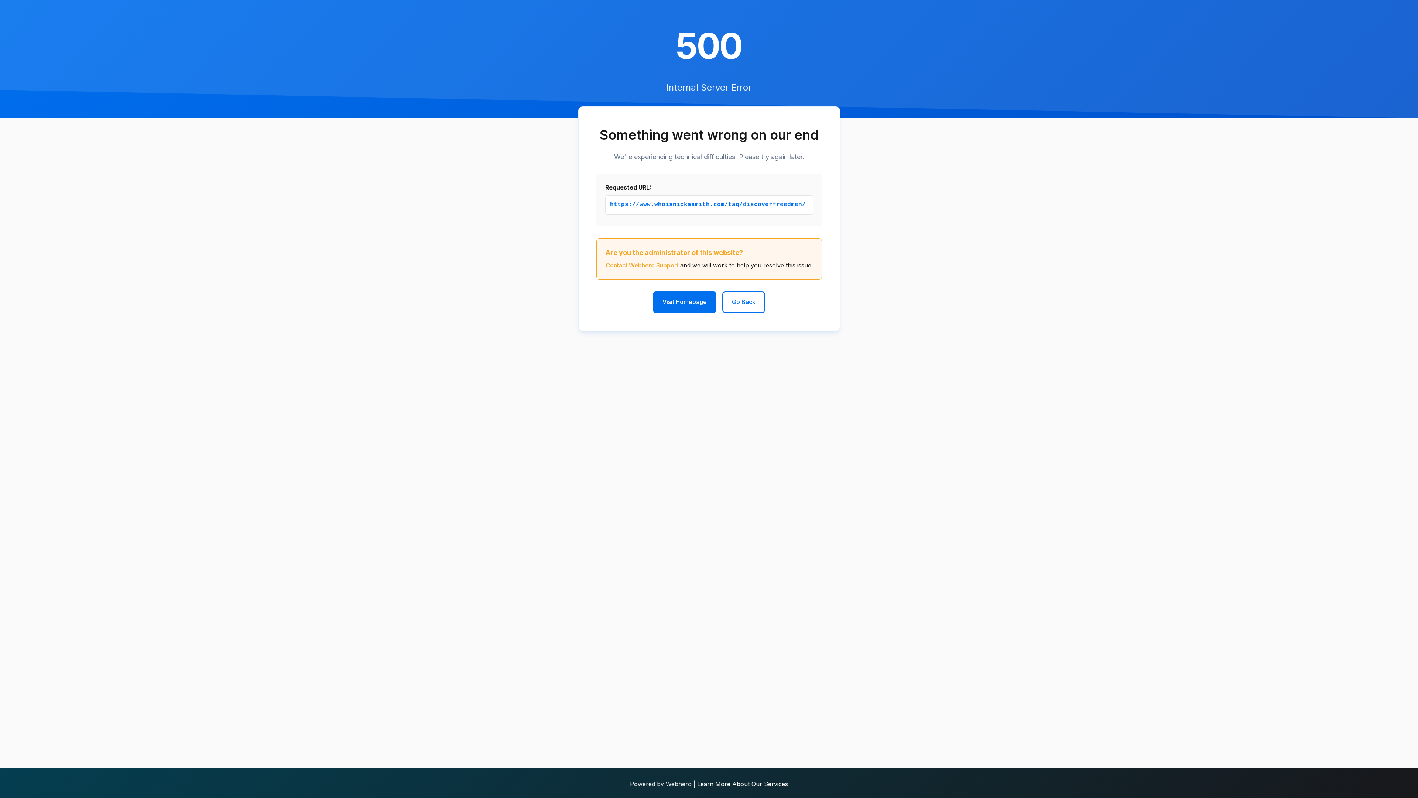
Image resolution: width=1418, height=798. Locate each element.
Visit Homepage (684, 302)
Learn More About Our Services (742, 784)
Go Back (744, 302)
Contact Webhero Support (642, 265)
